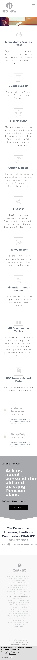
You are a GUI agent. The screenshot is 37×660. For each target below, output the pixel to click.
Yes (11, 657)
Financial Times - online (18, 289)
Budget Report (18, 85)
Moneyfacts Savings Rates (18, 43)
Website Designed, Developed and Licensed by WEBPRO (19, 644)
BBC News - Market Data (18, 380)
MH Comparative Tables (19, 330)
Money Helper (18, 249)
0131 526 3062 (18, 540)
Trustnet (18, 208)
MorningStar (18, 120)
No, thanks (5, 657)
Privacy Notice (18, 627)
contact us (18, 507)
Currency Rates (18, 167)
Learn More (12, 654)
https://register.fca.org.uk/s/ (16, 596)
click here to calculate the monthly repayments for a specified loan (20, 421)
